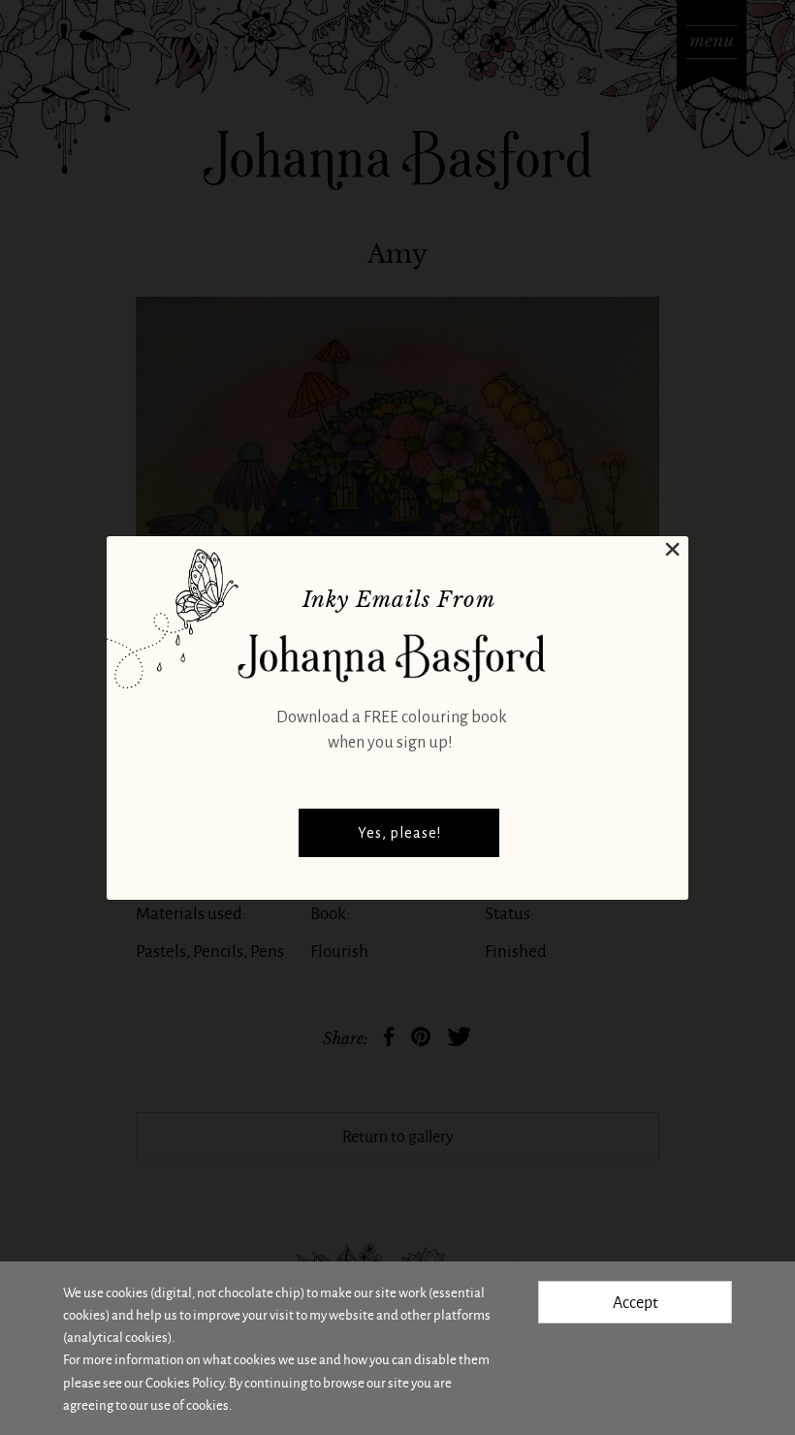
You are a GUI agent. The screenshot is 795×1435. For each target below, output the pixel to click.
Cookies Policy (184, 1382)
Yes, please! (399, 833)
